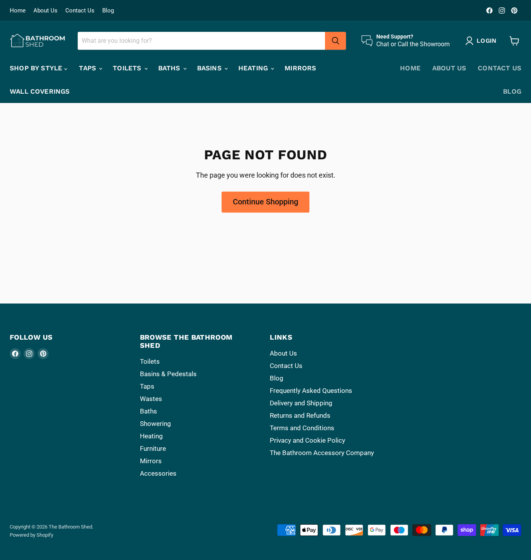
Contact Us (79, 10)
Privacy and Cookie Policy (307, 440)
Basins (210, 68)
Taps (88, 68)
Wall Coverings (40, 91)
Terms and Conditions (302, 428)
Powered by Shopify (31, 535)
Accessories (158, 473)
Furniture (153, 448)
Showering (155, 423)
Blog (108, 10)
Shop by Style (37, 68)
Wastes (151, 399)
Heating (254, 68)
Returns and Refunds (300, 415)
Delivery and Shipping (301, 403)
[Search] (335, 41)
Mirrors (300, 68)
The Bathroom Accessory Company (322, 453)
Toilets (128, 68)
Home (18, 10)
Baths (170, 68)
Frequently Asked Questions (311, 390)
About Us (45, 10)
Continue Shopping (265, 201)
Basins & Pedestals (168, 374)
